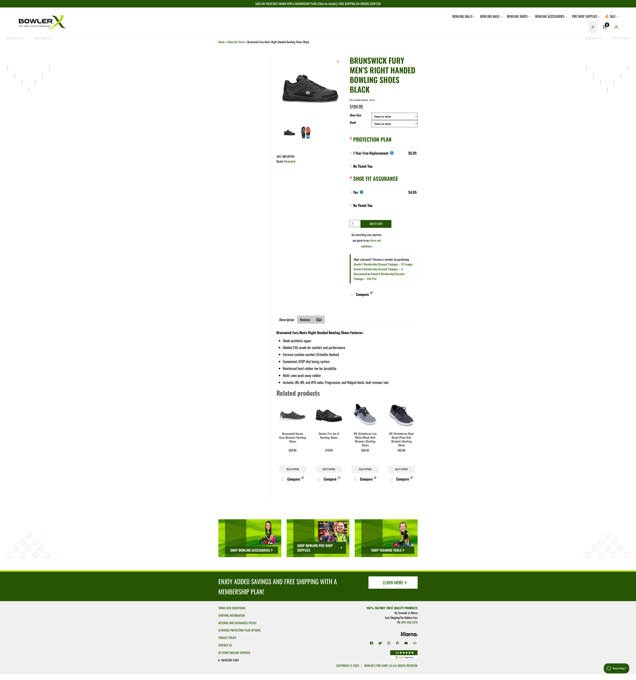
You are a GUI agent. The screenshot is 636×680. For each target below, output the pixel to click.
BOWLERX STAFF (230, 660)
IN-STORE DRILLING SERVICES (234, 652)
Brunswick (289, 161)
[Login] (616, 26)
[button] (338, 61)
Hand (353, 122)
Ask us (372, 99)
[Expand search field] (593, 27)
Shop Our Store (235, 42)
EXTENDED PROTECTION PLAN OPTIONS (239, 630)
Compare (362, 294)
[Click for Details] (327, 3)
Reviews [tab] (305, 319)
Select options (292, 469)
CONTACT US (225, 645)
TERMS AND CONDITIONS (232, 608)
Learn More (393, 582)
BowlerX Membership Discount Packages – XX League (383, 264)
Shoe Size (355, 115)
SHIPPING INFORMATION (231, 615)
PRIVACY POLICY (227, 637)
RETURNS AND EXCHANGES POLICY (237, 623)
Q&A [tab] (319, 319)
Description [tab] (286, 319)
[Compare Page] (371, 294)
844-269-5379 (409, 622)
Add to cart (376, 224)
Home (221, 42)
